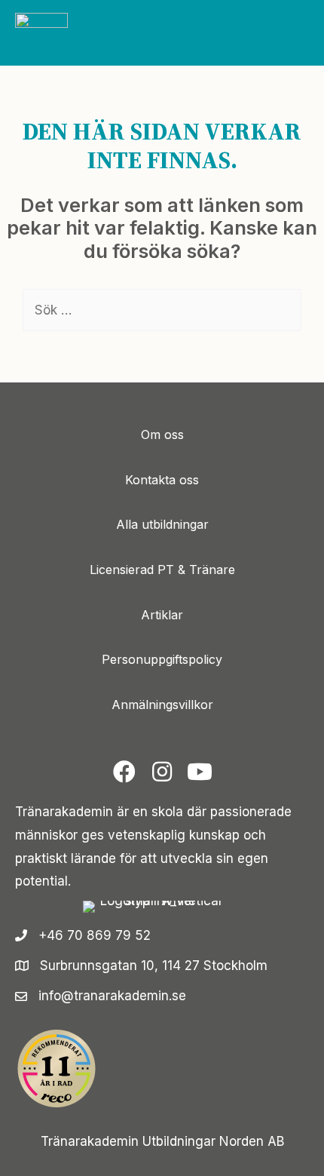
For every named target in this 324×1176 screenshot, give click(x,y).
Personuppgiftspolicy (162, 659)
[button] (124, 772)
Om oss (162, 434)
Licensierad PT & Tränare (162, 569)
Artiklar (162, 614)
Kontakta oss (162, 479)
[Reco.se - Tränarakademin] (56, 1068)
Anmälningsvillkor (162, 704)
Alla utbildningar (162, 524)
